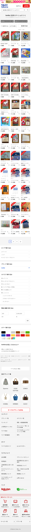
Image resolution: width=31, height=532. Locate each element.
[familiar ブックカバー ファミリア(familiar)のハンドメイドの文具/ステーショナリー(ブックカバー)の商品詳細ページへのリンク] (15, 189)
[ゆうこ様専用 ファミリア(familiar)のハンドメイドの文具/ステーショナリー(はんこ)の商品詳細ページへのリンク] (25, 189)
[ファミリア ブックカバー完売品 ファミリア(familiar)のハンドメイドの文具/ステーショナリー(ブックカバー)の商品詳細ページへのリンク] (5, 172)
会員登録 (26, 6)
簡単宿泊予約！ (25, 505)
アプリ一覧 (19, 521)
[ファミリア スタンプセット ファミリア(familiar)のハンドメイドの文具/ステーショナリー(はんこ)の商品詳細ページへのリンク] (25, 104)
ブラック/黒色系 (5, 332)
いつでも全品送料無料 (15, 505)
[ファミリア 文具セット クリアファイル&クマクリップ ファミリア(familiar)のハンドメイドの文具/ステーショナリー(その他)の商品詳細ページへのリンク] (5, 138)
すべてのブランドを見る (15, 410)
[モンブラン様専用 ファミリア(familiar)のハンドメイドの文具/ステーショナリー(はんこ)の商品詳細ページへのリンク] (15, 223)
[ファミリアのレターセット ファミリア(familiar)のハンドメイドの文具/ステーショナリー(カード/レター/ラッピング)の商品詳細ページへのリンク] (25, 87)
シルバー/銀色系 (5, 338)
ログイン (18, 6)
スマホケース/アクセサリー (9, 298)
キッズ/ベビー (6, 301)
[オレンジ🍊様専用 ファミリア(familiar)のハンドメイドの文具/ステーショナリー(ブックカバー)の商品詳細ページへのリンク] (25, 223)
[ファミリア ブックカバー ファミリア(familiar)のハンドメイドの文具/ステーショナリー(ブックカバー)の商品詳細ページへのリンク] (5, 155)
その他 (12, 110)
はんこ (22, 110)
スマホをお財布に (15, 515)
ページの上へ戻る (15, 368)
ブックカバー (3, 161)
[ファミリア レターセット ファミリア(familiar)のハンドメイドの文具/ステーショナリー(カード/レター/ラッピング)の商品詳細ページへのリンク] (15, 138)
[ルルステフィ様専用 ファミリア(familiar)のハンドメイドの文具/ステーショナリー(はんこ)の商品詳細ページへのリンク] (15, 206)
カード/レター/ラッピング (5, 41)
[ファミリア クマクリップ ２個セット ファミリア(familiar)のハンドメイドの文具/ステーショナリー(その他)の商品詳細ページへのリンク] (15, 104)
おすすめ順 (13, 26)
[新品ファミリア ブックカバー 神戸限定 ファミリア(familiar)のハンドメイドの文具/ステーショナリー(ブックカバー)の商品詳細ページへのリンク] (25, 155)
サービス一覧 (4, 521)
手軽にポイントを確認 (26, 515)
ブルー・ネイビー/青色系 (5, 335)
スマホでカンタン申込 (5, 515)
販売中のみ (5, 26)
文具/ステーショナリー (20, 21)
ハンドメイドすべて (7, 295)
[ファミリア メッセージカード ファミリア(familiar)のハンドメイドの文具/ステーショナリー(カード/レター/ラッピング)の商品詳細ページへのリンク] (5, 53)
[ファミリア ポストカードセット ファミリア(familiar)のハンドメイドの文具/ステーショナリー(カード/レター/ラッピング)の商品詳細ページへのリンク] (15, 35)
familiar (3, 268)
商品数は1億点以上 (5, 505)
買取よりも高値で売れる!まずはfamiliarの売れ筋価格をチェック (10, 350)
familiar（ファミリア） (6, 21)
